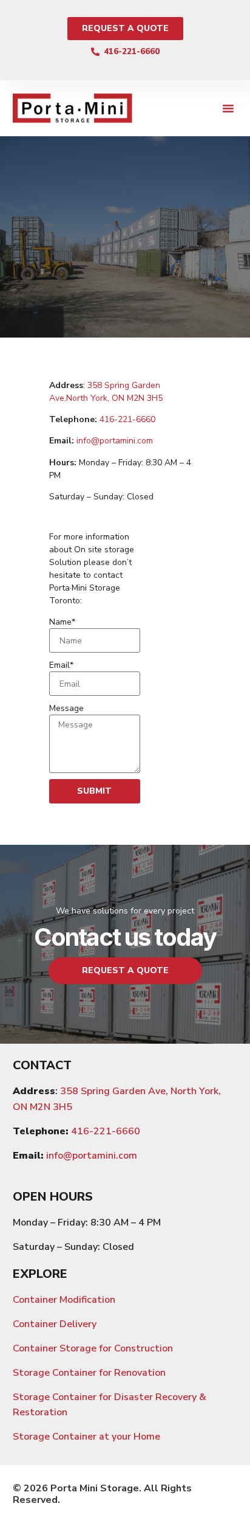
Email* (61, 665)
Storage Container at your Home (86, 1436)
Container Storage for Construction (93, 1348)
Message (66, 708)
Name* (62, 622)
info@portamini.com (114, 440)
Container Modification (64, 1299)
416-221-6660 (127, 419)
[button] (228, 108)
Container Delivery (54, 1324)
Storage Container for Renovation (89, 1372)
